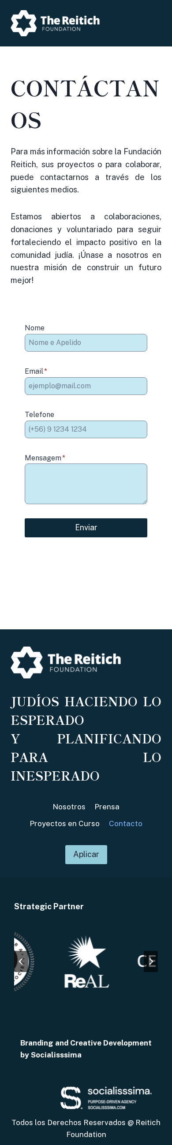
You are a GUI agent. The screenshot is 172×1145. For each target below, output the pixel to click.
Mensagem (45, 458)
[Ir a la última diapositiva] (21, 961)
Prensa (107, 806)
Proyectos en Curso (65, 823)
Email (36, 371)
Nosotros (69, 806)
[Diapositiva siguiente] (151, 961)
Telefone (39, 414)
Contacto (125, 823)
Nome (35, 328)
